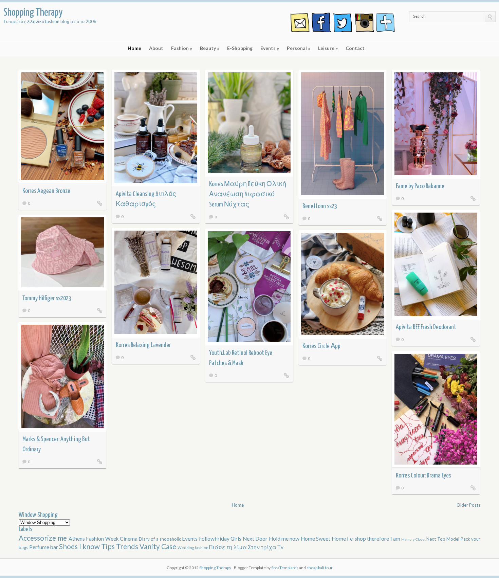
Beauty (209, 48)
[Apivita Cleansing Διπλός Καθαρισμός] (193, 216)
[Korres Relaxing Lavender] (193, 357)
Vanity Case (159, 546)
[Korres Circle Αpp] (380, 358)
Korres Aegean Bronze (46, 191)
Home (134, 48)
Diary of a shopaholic (160, 539)
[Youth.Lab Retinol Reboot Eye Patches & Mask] (286, 375)
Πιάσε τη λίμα (228, 547)
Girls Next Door (249, 539)
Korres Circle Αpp (321, 346)
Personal (298, 48)
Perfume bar (44, 547)
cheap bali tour (320, 567)
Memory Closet (413, 539)
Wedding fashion (193, 547)
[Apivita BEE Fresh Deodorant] (473, 339)
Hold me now (285, 539)
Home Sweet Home (324, 539)
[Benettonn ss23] (380, 218)
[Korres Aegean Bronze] (100, 203)
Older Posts (468, 505)
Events (269, 48)
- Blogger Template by (265, 567)
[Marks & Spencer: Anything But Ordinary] (100, 461)
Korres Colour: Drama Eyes (423, 475)
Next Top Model (443, 539)
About (156, 48)
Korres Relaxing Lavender (143, 345)
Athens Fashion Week (94, 539)
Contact (355, 48)
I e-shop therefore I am (374, 539)
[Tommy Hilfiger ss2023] (100, 310)
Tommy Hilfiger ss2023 (46, 298)
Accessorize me (44, 538)
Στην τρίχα (262, 547)
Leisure (328, 48)
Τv (280, 547)
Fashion (181, 48)
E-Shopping (240, 48)
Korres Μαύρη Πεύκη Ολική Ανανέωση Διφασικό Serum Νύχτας (247, 194)
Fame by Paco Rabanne (420, 186)
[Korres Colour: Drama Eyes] (473, 487)
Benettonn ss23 (319, 206)
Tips (108, 546)
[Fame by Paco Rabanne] (473, 198)
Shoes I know (80, 546)
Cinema (129, 539)
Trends (128, 546)
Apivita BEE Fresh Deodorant (426, 327)
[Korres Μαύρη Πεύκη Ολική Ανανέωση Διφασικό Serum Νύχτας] (286, 216)
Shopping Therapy (215, 567)
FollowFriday (214, 539)
